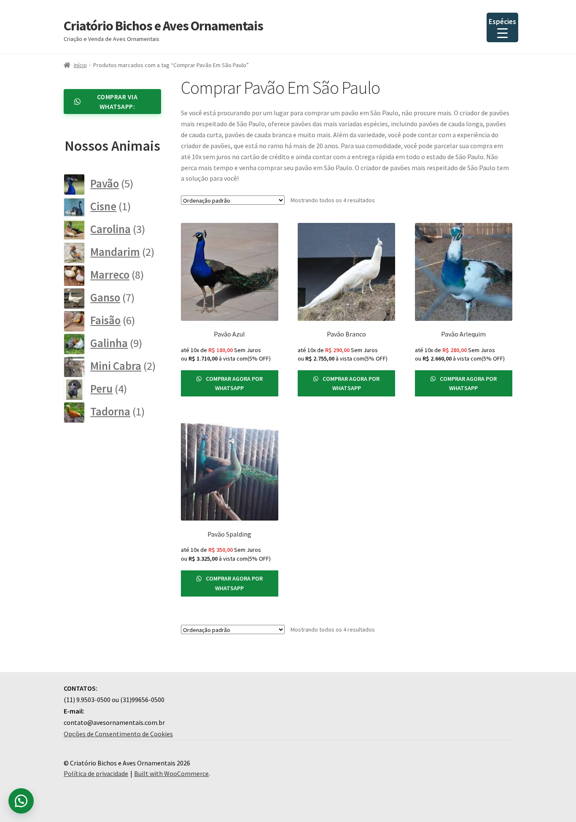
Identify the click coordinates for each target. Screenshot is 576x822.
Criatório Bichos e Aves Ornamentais (163, 25)
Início (80, 65)
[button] (21, 801)
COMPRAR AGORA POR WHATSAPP (234, 383)
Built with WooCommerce (171, 773)
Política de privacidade (96, 773)
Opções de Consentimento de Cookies (118, 734)
